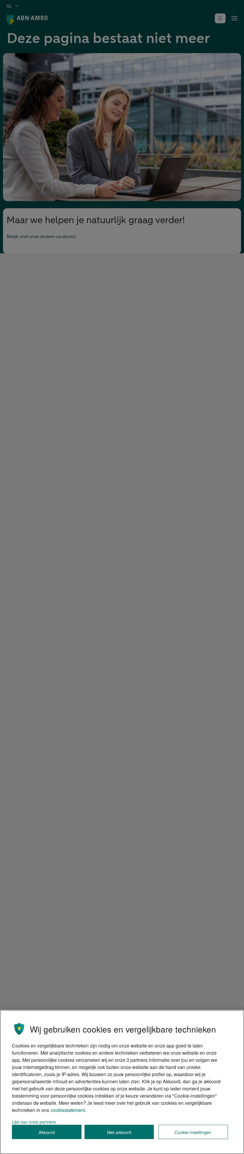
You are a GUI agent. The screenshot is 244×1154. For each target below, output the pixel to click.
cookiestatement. (68, 1110)
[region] (122, 1082)
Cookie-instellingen (193, 1132)
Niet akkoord (119, 1132)
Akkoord (47, 1132)
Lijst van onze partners (34, 1121)
